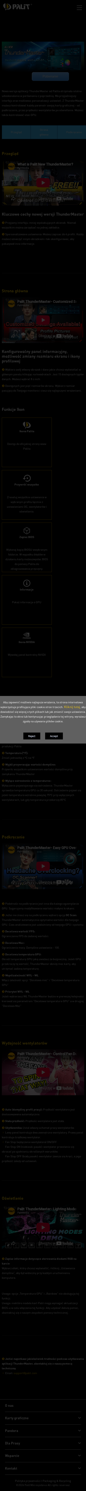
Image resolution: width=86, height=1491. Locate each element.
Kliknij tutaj (72, 707)
